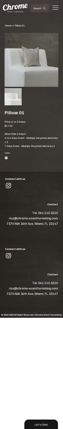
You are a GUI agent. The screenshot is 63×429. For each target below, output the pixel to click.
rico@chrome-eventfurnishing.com (33, 218)
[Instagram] (8, 185)
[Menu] (55, 7)
